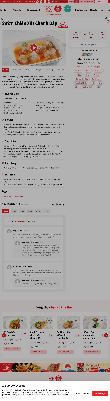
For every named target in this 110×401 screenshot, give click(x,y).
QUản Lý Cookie (82, 393)
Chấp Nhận (100, 393)
